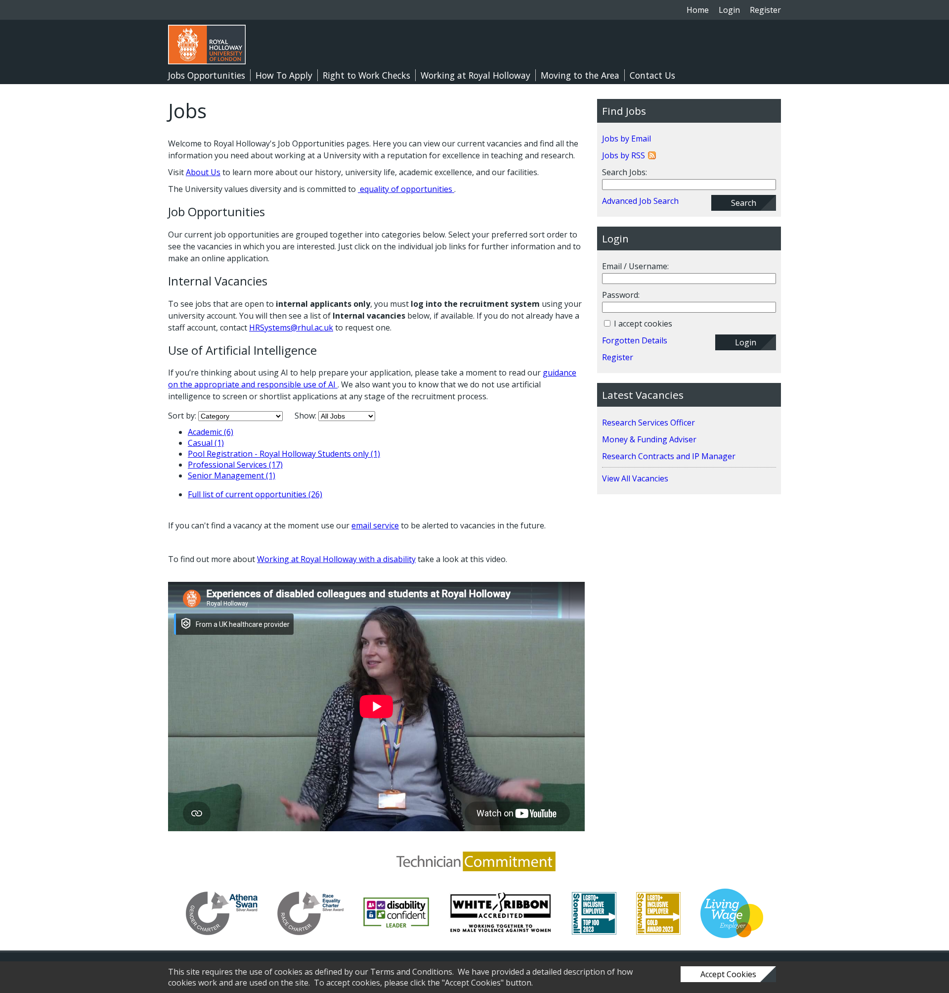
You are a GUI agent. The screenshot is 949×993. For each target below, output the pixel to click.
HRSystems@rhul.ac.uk (291, 327)
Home (698, 9)
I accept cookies (642, 323)
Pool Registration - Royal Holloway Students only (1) (284, 453)
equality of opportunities (406, 189)
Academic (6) (210, 431)
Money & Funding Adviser (649, 439)
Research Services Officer (648, 422)
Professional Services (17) (235, 464)
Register (765, 9)
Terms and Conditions (411, 971)
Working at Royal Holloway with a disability (336, 559)
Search (743, 202)
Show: (306, 415)
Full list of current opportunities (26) (255, 494)
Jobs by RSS (623, 155)
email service (375, 525)
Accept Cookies (728, 974)
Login (729, 9)
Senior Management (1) (231, 475)
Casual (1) (206, 442)
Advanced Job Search (640, 200)
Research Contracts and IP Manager (668, 456)
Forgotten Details (634, 340)
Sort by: (183, 415)
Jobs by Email (626, 138)
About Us (203, 172)
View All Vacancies (635, 478)
